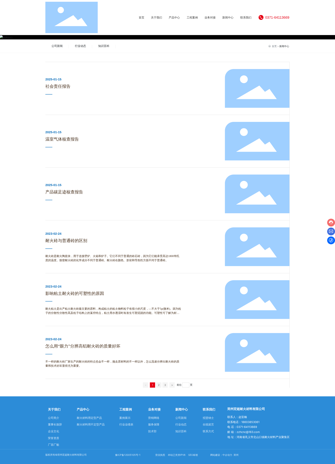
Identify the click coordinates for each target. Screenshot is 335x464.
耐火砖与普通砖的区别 (66, 240)
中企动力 (227, 454)
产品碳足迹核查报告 (64, 192)
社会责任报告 (57, 86)
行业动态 (80, 45)
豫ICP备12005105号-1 (127, 454)
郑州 (236, 454)
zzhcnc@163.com (248, 432)
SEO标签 (193, 454)
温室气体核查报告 (62, 139)
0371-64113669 (277, 17)
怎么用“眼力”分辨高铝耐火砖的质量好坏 (82, 346)
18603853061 (250, 422)
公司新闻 (57, 45)
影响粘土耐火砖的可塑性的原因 (74, 293)
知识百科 (103, 45)
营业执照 (160, 454)
